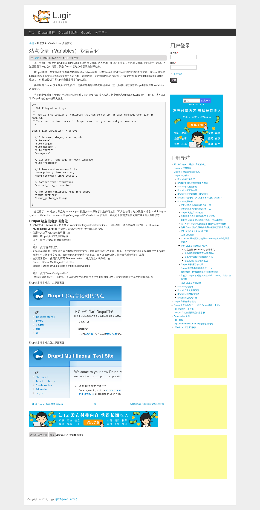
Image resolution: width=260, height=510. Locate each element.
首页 (31, 32)
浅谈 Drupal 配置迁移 (191, 282)
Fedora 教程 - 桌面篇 (184, 308)
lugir (36, 58)
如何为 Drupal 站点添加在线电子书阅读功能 (202, 219)
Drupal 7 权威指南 (182, 167)
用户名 (174, 53)
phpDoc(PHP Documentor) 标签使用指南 (193, 323)
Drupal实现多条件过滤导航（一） (197, 267)
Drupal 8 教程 (68, 32)
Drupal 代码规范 (185, 286)
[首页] (41, 22)
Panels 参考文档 (182, 316)
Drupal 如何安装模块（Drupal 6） (193, 193)
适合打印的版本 (38, 435)
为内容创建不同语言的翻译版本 (199, 253)
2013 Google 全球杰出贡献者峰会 (190, 164)
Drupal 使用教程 (185, 201)
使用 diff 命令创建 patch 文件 (194, 230)
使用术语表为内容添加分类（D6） (197, 204)
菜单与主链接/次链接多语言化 (198, 256)
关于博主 (101, 32)
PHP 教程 (178, 319)
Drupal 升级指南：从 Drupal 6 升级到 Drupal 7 (199, 197)
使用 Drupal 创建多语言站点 (194, 245)
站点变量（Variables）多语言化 (199, 249)
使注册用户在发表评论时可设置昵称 (198, 216)
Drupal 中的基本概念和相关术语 (192, 182)
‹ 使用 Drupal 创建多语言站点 (46, 404)
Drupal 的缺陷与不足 (187, 297)
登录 (52, 435)
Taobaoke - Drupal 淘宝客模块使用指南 (199, 271)
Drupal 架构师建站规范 (185, 301)
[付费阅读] (93, 426)
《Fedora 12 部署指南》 (185, 327)
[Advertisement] (200, 356)
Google (86, 32)
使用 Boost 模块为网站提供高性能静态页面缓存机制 (205, 227)
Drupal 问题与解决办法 (188, 293)
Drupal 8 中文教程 (186, 178)
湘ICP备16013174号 (66, 499)
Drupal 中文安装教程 (187, 186)
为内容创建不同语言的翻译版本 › (147, 404)
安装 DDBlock (187, 234)
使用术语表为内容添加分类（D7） (197, 208)
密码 (173, 63)
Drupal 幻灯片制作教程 (192, 212)
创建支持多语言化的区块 (196, 260)
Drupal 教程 (46, 32)
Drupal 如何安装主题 (187, 190)
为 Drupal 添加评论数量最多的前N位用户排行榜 (203, 223)
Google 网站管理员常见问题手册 (189, 312)
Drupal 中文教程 (181, 175)
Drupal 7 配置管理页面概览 (187, 171)
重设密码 (178, 73)
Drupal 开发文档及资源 (188, 290)
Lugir (62, 14)
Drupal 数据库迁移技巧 (192, 264)
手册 (31, 43)
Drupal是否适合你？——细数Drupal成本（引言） (197, 304)
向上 (96, 404)
